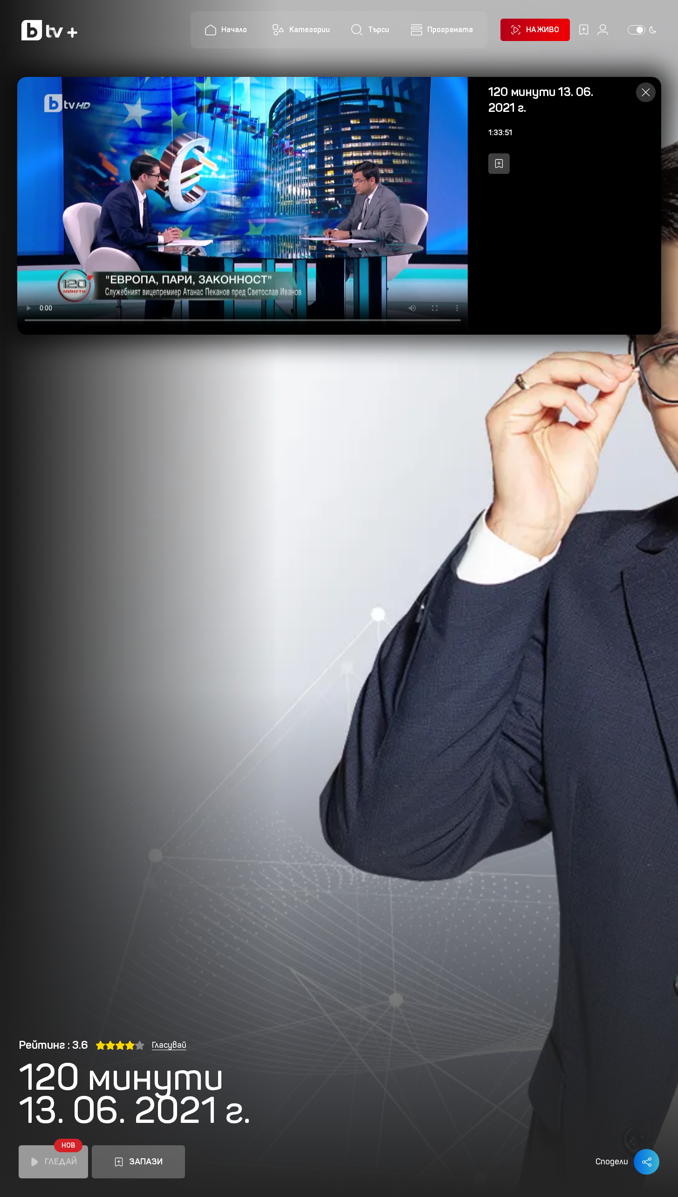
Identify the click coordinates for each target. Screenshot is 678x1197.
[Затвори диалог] (646, 92)
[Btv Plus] (49, 30)
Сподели (612, 1161)
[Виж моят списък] (583, 29)
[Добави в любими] (499, 163)
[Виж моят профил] (602, 29)
